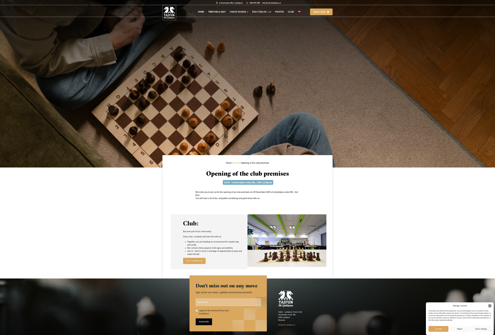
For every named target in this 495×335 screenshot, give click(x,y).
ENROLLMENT (319, 12)
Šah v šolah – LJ (261, 12)
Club (291, 12)
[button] (490, 305)
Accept (439, 329)
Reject (460, 329)
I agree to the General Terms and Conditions (214, 312)
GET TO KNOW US (194, 261)
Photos (279, 12)
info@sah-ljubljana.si (271, 3)
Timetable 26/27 (217, 12)
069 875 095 (255, 3)
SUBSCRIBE (204, 322)
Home (201, 12)
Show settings (481, 329)
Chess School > (239, 12)
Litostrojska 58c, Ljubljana (231, 3)
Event (236, 163)
